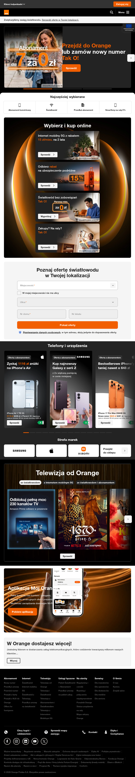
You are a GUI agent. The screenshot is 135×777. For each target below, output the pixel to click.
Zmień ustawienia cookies (16, 755)
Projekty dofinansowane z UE (17, 758)
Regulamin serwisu (32, 751)
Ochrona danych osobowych (76, 751)
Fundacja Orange (116, 758)
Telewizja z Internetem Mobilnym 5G (46, 714)
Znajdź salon (119, 690)
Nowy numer (9, 683)
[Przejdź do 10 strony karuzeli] (83, 432)
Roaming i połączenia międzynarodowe (84, 694)
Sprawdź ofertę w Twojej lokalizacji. (60, 19)
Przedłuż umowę (11, 686)
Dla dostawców (102, 690)
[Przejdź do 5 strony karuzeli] (51, 432)
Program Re (44, 766)
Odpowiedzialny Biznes (94, 758)
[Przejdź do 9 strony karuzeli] (77, 432)
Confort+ (84, 766)
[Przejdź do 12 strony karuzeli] (96, 432)
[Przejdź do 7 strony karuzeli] (64, 432)
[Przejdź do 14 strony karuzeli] (109, 432)
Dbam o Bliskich (114, 762)
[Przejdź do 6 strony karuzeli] (58, 432)
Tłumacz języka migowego (65, 766)
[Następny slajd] (131, 58)
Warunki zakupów (52, 751)
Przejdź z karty (10, 694)
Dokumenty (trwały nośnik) (93, 762)
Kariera (116, 686)
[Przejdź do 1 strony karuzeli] (26, 432)
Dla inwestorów (102, 683)
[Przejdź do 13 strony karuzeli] (103, 432)
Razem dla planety (12, 766)
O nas (115, 683)
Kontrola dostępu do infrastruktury (19, 762)
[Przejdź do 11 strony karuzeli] (90, 432)
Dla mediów (100, 694)
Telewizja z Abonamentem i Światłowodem (47, 702)
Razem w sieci (30, 766)
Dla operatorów (102, 686)
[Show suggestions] (113, 285)
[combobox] (64, 285)
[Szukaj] (112, 12)
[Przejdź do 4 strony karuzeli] (45, 432)
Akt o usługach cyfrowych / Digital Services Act (51, 755)
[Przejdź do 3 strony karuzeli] (39, 432)
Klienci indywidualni (13, 4)
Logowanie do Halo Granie (69, 758)
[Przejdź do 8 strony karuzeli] (71, 432)
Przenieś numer (11, 690)
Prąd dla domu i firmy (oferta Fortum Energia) (58, 762)
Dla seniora (100, 698)
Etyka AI (95, 751)
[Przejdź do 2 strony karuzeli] (32, 432)
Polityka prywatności (111, 751)
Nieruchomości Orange (43, 758)
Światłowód (27, 683)
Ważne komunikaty (12, 751)
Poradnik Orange (84, 702)
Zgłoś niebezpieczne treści (88, 755)
